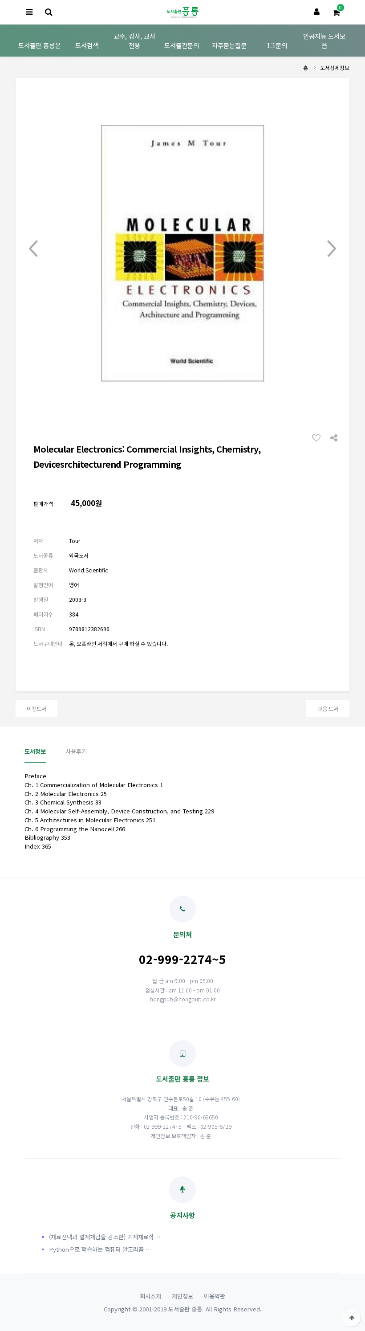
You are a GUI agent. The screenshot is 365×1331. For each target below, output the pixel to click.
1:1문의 (277, 45)
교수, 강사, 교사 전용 (134, 40)
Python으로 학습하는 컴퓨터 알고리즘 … (100, 1249)
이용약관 (214, 1296)
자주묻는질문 (229, 45)
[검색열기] (48, 12)
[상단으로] (352, 1318)
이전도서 (36, 708)
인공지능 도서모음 (324, 40)
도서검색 (86, 45)
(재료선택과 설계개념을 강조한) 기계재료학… (104, 1237)
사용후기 (76, 751)
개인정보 (182, 1296)
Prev (33, 248)
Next (332, 248)
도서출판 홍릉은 (39, 45)
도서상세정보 (334, 67)
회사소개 (150, 1296)
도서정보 (35, 751)
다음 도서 (327, 708)
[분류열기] (29, 12)
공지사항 (182, 1215)
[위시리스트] (318, 437)
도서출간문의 (181, 45)
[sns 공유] (334, 437)
